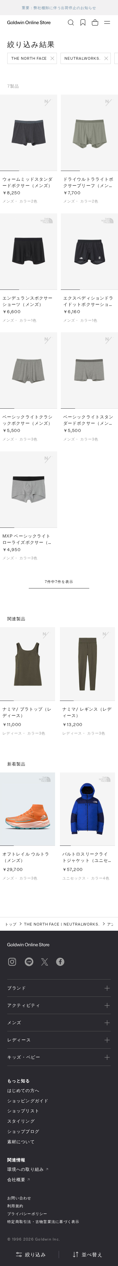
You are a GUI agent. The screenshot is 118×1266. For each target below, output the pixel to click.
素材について (21, 1141)
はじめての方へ (23, 1090)
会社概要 (16, 1179)
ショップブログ (23, 1131)
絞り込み (35, 1254)
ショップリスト (23, 1111)
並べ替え (92, 1254)
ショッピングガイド (27, 1101)
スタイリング (21, 1121)
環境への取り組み (25, 1169)
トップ (11, 924)
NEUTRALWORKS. (82, 58)
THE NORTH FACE (29, 58)
